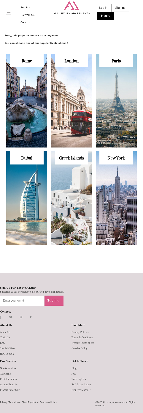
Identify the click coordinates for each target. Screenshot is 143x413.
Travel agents (79, 379)
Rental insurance (8, 379)
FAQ (2, 342)
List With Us (27, 14)
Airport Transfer (9, 384)
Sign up (120, 7)
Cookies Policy (79, 348)
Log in (103, 7)
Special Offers (7, 348)
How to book (7, 353)
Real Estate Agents (81, 384)
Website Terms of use (83, 342)
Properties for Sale (10, 390)
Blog (74, 368)
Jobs (74, 373)
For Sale (25, 7)
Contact (25, 22)
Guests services (8, 368)
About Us (5, 332)
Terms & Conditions (82, 337)
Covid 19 (5, 337)
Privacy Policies (80, 332)
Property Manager (81, 390)
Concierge (5, 373)
